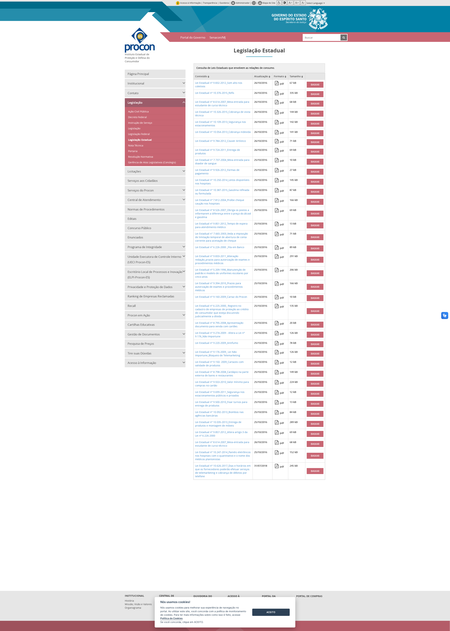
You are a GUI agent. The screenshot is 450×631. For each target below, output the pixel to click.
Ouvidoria (224, 2)
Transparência (210, 2)
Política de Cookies (171, 618)
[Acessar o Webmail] (254, 2)
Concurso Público (139, 228)
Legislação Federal (139, 134)
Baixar (315, 84)
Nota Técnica (135, 145)
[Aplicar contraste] (284, 2)
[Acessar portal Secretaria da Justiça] (300, 18)
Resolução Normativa (140, 156)
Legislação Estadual (140, 139)
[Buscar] (343, 37)
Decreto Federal (137, 117)
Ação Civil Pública (138, 111)
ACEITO (270, 612)
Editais (132, 219)
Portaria (132, 151)
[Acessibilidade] (279, 2)
